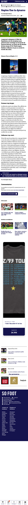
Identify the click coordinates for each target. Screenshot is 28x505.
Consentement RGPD (16, 403)
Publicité (6, 403)
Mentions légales (8, 400)
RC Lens (12, 422)
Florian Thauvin (4, 420)
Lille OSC (12, 417)
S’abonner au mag (19, 1)
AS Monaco (12, 429)
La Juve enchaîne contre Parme (9, 367)
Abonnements (7, 397)
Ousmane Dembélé (4, 430)
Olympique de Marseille (13, 420)
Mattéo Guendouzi (4, 412)
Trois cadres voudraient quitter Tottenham (12, 347)
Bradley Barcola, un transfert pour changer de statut (7, 224)
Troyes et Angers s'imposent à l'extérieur (21, 204)
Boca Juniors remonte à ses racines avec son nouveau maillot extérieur (21, 224)
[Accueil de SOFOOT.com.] (4, 1)
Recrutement (7, 404)
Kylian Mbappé (4, 434)
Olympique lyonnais (12, 412)
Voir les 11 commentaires (8, 193)
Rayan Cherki (3, 424)
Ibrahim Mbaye (4, 427)
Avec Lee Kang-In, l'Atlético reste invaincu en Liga (13, 357)
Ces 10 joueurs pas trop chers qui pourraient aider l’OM (7, 205)
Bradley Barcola (4, 415)
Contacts (15, 397)
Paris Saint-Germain (12, 415)
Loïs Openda (5, 432)
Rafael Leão (5, 422)
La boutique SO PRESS (9, 399)
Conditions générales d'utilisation (12, 401)
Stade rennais (11, 427)
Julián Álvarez (4, 418)
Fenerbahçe (12, 418)
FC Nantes (12, 430)
